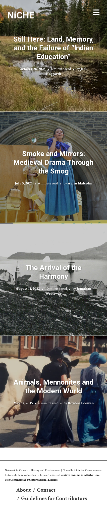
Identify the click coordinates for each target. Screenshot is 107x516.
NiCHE (20, 15)
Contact (46, 490)
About (23, 490)
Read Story (53, 56)
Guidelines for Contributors (54, 498)
